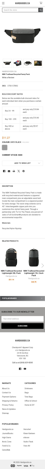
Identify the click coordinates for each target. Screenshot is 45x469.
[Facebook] (4, 171)
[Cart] (41, 3)
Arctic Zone (6, 442)
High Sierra (6, 437)
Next (42, 265)
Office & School (31, 401)
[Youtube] (25, 369)
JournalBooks (7, 433)
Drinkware (29, 388)
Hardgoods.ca (7, 429)
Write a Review (8, 77)
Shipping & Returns (9, 401)
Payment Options (9, 397)
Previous (2, 265)
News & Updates (9, 409)
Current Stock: (12, 155)
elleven (26, 437)
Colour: (15, 142)
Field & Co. (6, 446)
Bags (27, 393)
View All (26, 446)
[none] (22, 35)
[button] (22, 163)
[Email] (9, 171)
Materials (6, 223)
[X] (19, 171)
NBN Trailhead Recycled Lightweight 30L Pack (11, 272)
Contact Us (6, 393)
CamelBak (6, 450)
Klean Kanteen (29, 433)
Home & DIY (29, 405)
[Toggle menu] (3, 3)
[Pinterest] (23, 171)
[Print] (14, 171)
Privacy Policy (8, 405)
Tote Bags (29, 397)
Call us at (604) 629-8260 (22, 362)
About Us (5, 388)
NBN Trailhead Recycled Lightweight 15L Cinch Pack (33, 273)
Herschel (27, 429)
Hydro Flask (28, 442)
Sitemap (5, 413)
